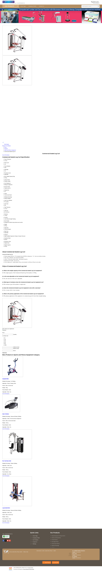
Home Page (23, 6)
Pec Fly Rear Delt (6, 461)
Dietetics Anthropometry (56, 537)
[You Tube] (8, 541)
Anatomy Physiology (55, 545)
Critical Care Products (56, 543)
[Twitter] (5, 541)
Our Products (9, 6)
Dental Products (55, 539)
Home (5, 147)
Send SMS (56, 562)
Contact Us (41, 6)
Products (6, 148)
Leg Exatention (6, 507)
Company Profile (32, 6)
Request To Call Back (6, 145)
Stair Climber (5, 414)
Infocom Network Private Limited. (28, 569)
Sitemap (34, 543)
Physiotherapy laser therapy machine (58, 535)
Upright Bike (5, 378)
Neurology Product (55, 541)
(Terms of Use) (30, 567)
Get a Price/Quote (5, 154)
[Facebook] (3, 541)
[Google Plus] (10, 541)
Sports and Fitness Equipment (10, 150)
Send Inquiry (6, 144)
